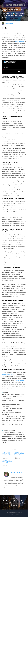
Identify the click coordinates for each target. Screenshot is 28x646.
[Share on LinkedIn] (9, 28)
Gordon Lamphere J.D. (9, 23)
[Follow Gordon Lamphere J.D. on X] (4, 487)
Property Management (13, 9)
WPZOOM (17, 514)
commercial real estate (8, 374)
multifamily (5, 9)
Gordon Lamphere (19, 41)
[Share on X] (6, 28)
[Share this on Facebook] (3, 28)
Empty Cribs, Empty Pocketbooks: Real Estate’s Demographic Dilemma (7, 461)
